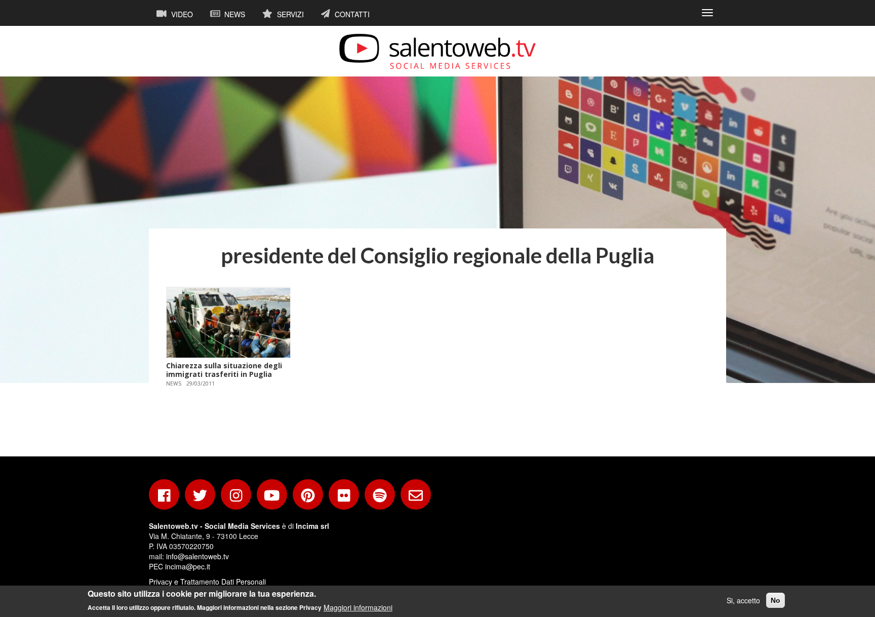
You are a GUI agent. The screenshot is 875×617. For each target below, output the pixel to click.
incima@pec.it (187, 566)
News (233, 14)
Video (181, 14)
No (775, 600)
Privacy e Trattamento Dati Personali (207, 581)
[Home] (437, 51)
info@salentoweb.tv (197, 556)
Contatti (351, 14)
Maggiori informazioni (358, 607)
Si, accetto (743, 600)
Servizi (289, 14)
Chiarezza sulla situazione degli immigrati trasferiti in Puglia (224, 370)
